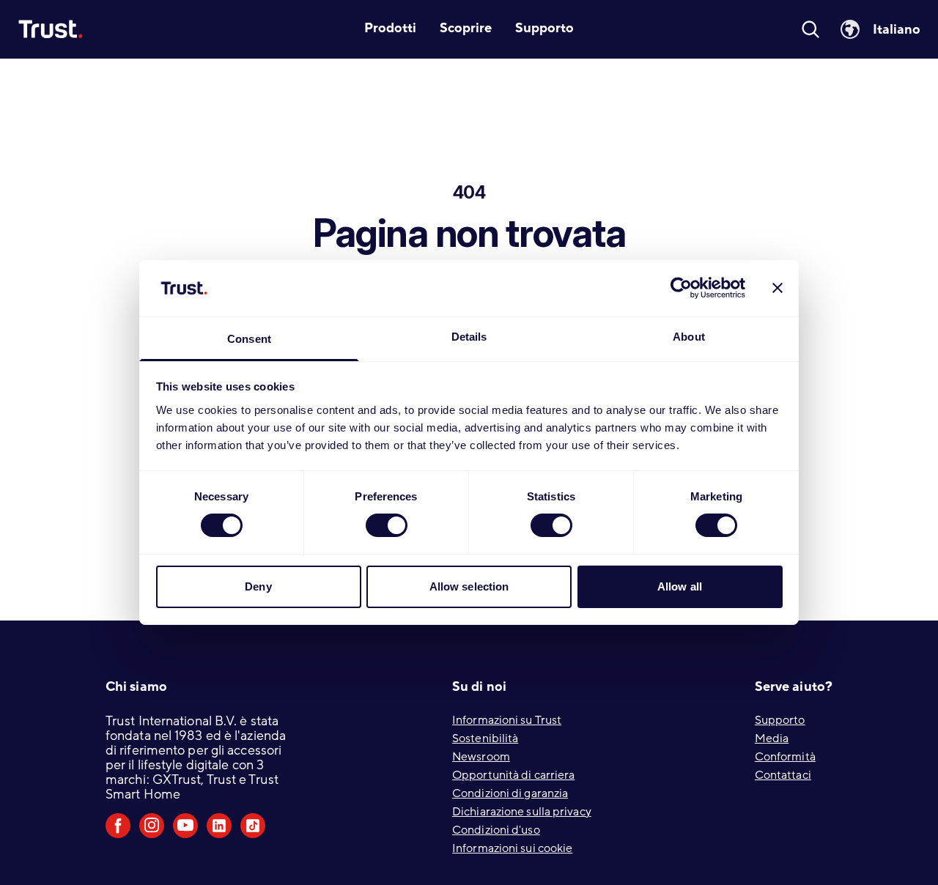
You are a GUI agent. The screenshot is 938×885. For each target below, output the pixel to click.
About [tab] (689, 336)
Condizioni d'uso (496, 830)
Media (772, 738)
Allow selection (469, 586)
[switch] (386, 525)
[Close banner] (777, 288)
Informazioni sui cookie (512, 848)
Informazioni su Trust (506, 720)
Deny (258, 586)
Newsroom (481, 757)
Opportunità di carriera (513, 775)
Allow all (679, 586)
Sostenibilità (485, 738)
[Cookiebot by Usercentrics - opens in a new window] (681, 288)
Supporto (780, 720)
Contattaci (783, 775)
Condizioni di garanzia (510, 793)
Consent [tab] (249, 339)
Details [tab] (469, 336)
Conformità (785, 757)
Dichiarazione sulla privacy (521, 812)
